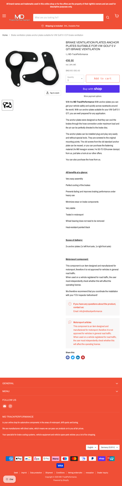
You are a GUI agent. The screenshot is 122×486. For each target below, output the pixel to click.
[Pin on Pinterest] (83, 357)
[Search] (107, 17)
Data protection (36, 472)
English (90, 447)
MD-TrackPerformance (78, 54)
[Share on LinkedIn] (78, 357)
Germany (108, 447)
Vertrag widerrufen (75, 472)
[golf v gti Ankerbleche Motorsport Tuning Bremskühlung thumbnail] (7, 105)
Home (5, 35)
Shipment (49, 472)
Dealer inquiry (102, 472)
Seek (16, 472)
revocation (90, 472)
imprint (24, 472)
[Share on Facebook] (68, 357)
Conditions (60, 472)
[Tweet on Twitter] (73, 357)
